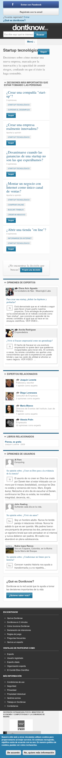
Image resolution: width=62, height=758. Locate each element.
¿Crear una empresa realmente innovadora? (22, 126)
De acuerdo (13, 752)
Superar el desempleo (19, 109)
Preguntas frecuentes (16, 638)
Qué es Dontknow (15, 618)
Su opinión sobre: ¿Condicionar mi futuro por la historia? (28, 558)
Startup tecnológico (19, 104)
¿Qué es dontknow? (14, 20)
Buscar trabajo (16, 209)
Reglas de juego (14, 634)
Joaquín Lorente (28, 379)
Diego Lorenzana (28, 392)
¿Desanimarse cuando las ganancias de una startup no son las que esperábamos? (26, 156)
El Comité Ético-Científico (18, 670)
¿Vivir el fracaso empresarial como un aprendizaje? (30, 340)
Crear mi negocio (16, 214)
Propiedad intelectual (16, 694)
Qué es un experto (15, 642)
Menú (31, 41)
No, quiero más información (39, 752)
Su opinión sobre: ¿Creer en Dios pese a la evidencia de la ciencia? (30, 472)
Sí (10, 308)
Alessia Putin (26, 419)
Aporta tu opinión (13, 132)
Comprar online (16, 204)
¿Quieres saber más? (19, 595)
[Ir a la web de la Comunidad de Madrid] (21, 725)
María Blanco (26, 405)
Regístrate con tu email (31, 11)
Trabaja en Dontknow (16, 702)
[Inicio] (31, 28)
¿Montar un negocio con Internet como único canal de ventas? (24, 187)
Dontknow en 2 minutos (17, 622)
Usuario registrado (15, 658)
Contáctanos (12, 705)
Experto (10, 654)
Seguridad (11, 686)
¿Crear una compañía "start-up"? (26, 94)
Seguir (43, 51)
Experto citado (13, 662)
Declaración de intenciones (19, 630)
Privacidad (11, 690)
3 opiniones (11, 100)
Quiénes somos (14, 698)
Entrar (26, 17)
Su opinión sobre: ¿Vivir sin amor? (22, 515)
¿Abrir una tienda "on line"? (26, 229)
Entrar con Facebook (31, 4)
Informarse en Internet (20, 238)
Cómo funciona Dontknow (18, 626)
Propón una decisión (31, 269)
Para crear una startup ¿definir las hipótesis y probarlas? (27, 301)
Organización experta (16, 666)
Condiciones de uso (15, 682)
